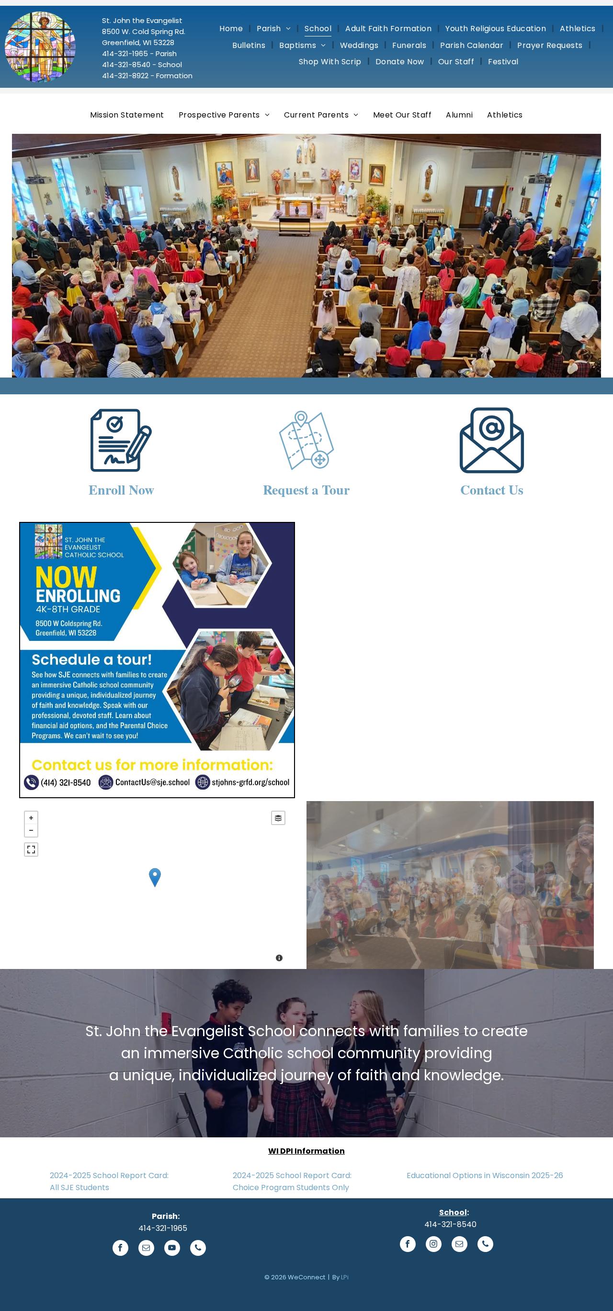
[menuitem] (232, 28)
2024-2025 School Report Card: (109, 1175)
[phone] (198, 1249)
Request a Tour (306, 489)
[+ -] (154, 887)
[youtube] (172, 1249)
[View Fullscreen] (31, 849)
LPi (345, 1277)
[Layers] (278, 818)
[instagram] (434, 1245)
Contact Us (491, 489)
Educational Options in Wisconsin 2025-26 (485, 1175)
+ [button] (31, 818)
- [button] (31, 830)
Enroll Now (121, 489)
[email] (146, 1249)
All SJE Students (79, 1187)
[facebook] (120, 1249)
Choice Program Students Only (291, 1187)
